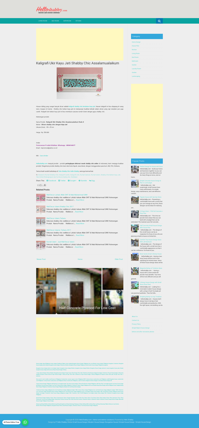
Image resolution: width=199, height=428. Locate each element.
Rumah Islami (95, 175)
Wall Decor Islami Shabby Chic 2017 (60, 207)
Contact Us (135, 320)
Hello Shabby (128, 420)
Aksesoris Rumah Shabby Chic (48, 175)
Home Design (136, 42)
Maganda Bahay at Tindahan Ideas (151, 268)
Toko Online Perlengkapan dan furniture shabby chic (53, 177)
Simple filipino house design (141, 328)
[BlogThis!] (40, 185)
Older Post (119, 259)
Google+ (72, 181)
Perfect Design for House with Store (151, 166)
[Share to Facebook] (45, 185)
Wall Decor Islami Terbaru (56, 218)
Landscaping (136, 76)
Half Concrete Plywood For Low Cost (67, 308)
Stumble (83, 181)
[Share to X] (43, 185)
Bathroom (67, 21)
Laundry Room (136, 69)
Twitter (63, 181)
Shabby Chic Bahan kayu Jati (110, 175)
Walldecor (74, 177)
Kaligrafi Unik (74, 175)
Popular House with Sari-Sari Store (150, 197)
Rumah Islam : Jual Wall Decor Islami (60, 242)
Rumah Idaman (85, 175)
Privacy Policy (136, 324)
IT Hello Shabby (61, 422)
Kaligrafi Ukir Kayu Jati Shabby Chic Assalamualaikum (77, 63)
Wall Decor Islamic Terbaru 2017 (59, 230)
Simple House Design (143, 422)
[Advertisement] (79, 44)
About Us (135, 316)
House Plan (135, 46)
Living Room (42, 21)
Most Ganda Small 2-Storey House (151, 254)
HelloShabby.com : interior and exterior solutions (96, 420)
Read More (80, 200)
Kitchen (78, 21)
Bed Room (55, 21)
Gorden (134, 72)
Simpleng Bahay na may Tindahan (151, 297)
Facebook (52, 181)
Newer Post (41, 259)
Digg (93, 181)
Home (80, 259)
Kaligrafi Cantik (64, 175)
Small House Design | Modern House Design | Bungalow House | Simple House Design (104, 422)
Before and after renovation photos (143, 332)
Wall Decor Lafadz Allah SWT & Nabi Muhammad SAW (67, 195)
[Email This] (38, 185)
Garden (134, 65)
